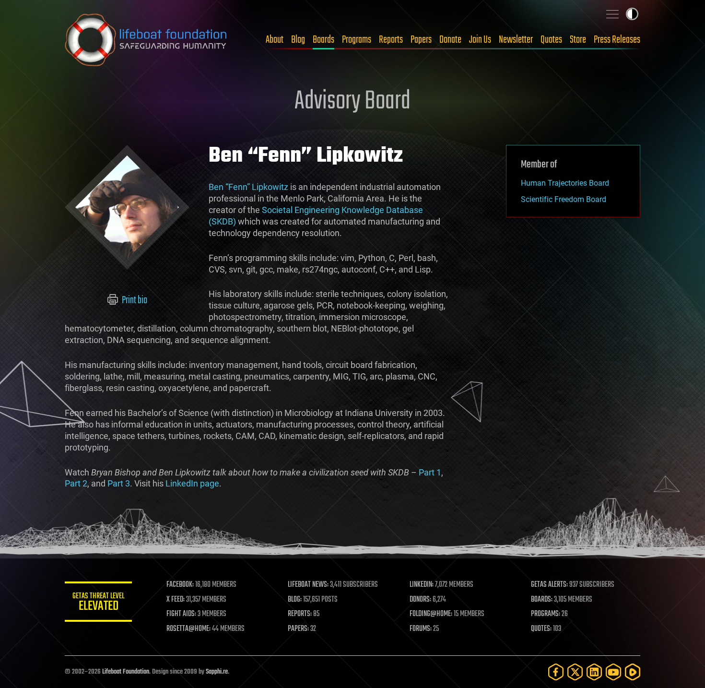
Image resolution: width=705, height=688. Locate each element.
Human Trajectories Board (565, 183)
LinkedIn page (192, 483)
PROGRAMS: (545, 614)
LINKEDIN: (422, 585)
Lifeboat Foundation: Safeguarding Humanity (146, 39)
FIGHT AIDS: (181, 614)
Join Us (480, 40)
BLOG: (295, 599)
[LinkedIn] (594, 672)
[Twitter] (575, 672)
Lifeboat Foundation (125, 671)
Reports (391, 40)
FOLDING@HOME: (431, 614)
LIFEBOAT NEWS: (308, 585)
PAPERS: (298, 629)
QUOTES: (541, 629)
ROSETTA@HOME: (188, 629)
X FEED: (175, 599)
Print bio (133, 300)
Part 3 (118, 483)
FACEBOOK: (180, 585)
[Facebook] (556, 672)
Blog (298, 40)
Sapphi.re (217, 671)
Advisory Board (352, 101)
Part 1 (430, 472)
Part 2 (76, 483)
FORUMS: (421, 629)
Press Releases (617, 40)
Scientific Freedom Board (563, 199)
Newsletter (516, 40)
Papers (421, 40)
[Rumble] (632, 672)
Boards (323, 40)
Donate (450, 40)
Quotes (551, 40)
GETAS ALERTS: (549, 585)
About (274, 40)
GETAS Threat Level (98, 603)
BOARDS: (541, 599)
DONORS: (420, 599)
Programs (356, 40)
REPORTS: (300, 614)
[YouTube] (613, 672)
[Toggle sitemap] (612, 14)
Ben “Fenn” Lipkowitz (248, 187)
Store (578, 40)
